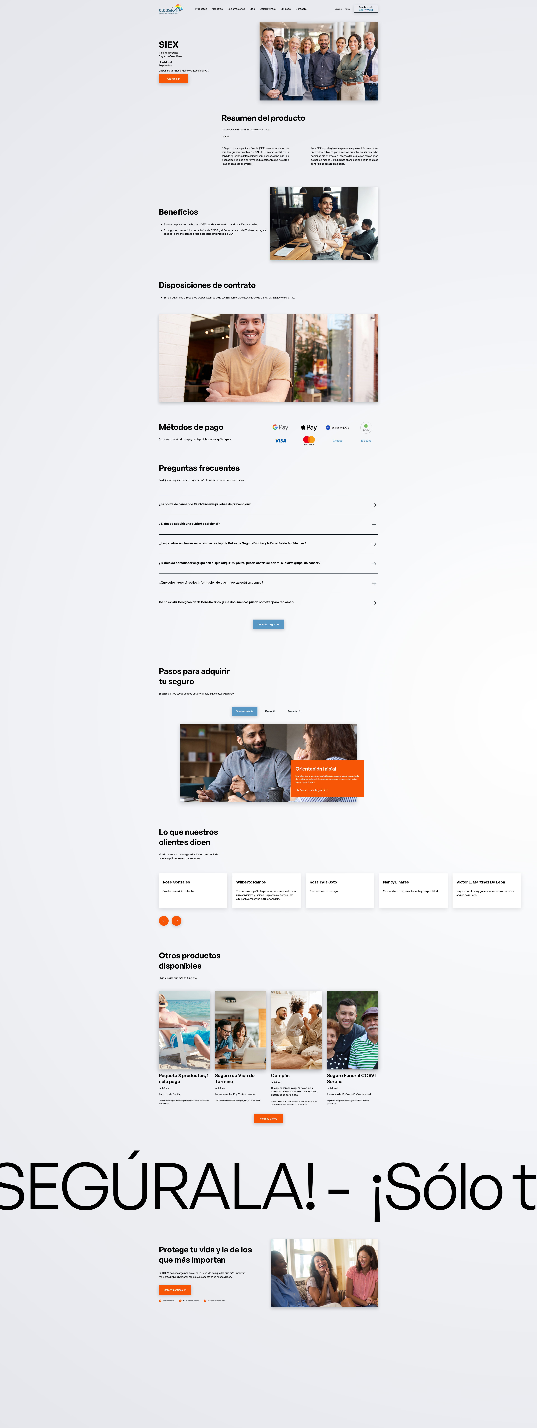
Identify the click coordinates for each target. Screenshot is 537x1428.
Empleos (286, 8)
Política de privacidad (316, 1361)
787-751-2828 (339, 1367)
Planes (273, 1367)
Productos (201, 8)
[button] (164, 921)
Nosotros (217, 8)
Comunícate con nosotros (300, 1350)
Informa (310, 1367)
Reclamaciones (236, 8)
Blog (252, 8)
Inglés (347, 9)
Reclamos (290, 1361)
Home (272, 1361)
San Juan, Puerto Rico (343, 1372)
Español (338, 9)
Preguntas (290, 1367)
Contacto (301, 8)
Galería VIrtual (292, 1372)
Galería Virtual (268, 8)
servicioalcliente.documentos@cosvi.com (352, 1361)
